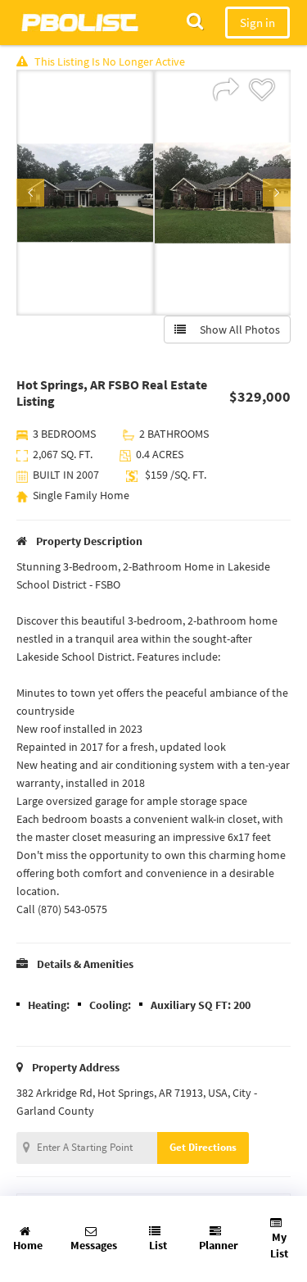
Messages (93, 1245)
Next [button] (277, 193)
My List (279, 1245)
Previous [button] (30, 193)
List (158, 1245)
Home (28, 1245)
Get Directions (203, 1147)
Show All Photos (236, 329)
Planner (218, 1245)
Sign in (257, 22)
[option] (85, 193)
